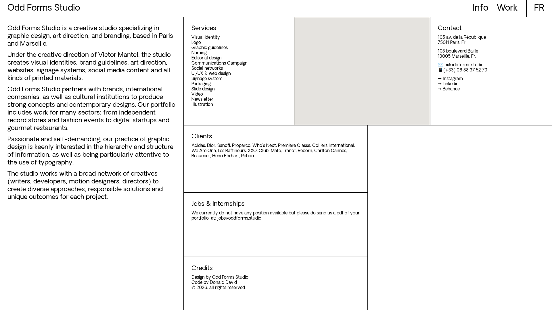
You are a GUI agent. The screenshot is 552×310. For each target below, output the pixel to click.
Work (507, 8)
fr (539, 8)
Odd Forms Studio (43, 8)
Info (480, 8)
